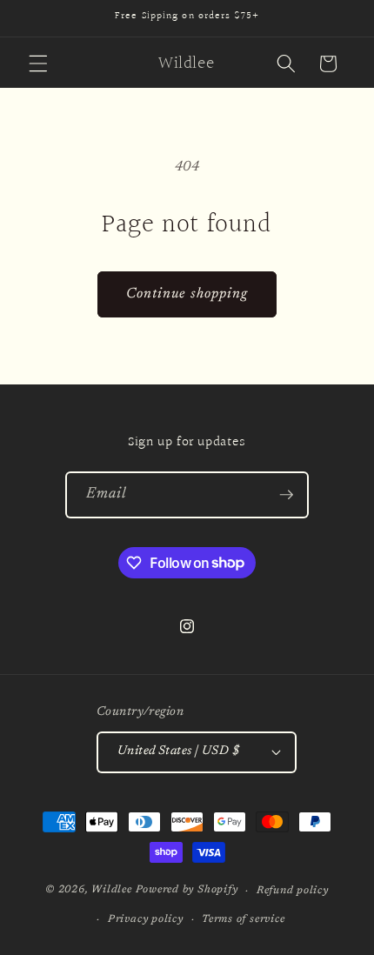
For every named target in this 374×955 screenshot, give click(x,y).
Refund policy (293, 890)
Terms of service (243, 919)
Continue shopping (187, 294)
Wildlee (111, 890)
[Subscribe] (286, 494)
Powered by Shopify (187, 890)
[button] (38, 63)
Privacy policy (146, 919)
